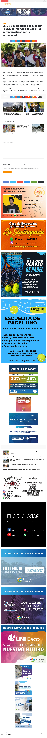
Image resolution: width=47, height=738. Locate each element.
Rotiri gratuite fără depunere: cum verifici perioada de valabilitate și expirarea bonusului (21, 469)
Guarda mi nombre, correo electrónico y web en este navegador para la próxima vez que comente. (21, 168)
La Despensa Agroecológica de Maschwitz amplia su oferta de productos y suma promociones (9, 135)
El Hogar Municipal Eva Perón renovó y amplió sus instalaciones (23, 464)
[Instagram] (27, 182)
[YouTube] (20, 182)
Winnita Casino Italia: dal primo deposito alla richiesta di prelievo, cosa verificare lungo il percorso (23, 128)
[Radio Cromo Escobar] (6, 4)
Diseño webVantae (6, 734)
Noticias (7, 19)
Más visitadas (8, 446)
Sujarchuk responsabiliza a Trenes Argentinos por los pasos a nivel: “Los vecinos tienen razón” (37, 135)
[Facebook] (6, 182)
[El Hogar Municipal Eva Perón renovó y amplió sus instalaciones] (6, 466)
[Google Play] (34, 182)
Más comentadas (38, 446)
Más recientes (23, 446)
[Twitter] (13, 182)
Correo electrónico (6, 164)
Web (25, 164)
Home (4, 19)
